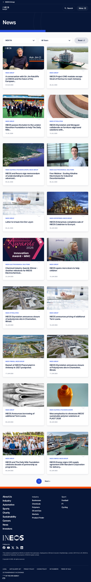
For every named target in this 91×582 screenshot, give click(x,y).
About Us (7, 497)
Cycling (65, 507)
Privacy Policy (29, 569)
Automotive (8, 505)
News (5, 525)
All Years (44, 40)
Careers (7, 521)
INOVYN (8, 40)
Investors (7, 529)
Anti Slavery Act (15, 569)
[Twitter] (13, 547)
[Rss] (17, 547)
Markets (35, 514)
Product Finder (38, 518)
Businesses (36, 500)
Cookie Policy (42, 569)
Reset (80, 40)
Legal (5, 569)
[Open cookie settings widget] (3, 578)
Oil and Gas (36, 511)
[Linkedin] (21, 547)
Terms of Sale (66, 569)
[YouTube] (8, 547)
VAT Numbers (53, 569)
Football (65, 500)
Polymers (36, 507)
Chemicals (36, 504)
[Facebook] (4, 547)
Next (48, 481)
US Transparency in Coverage (13, 572)
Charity (6, 513)
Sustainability (9, 517)
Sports (6, 509)
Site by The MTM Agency (11, 576)
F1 (63, 504)
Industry (7, 501)
